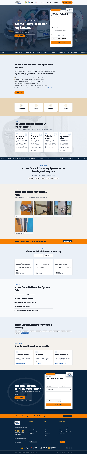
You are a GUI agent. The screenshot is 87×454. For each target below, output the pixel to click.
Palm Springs (18, 89)
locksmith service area (29, 89)
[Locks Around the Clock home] (17, 2)
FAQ (45, 431)
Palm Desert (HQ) (25, 331)
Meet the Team (47, 425)
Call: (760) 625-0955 (67, 2)
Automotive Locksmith (33, 425)
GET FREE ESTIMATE (61, 42)
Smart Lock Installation (60, 363)
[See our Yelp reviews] (32, 2)
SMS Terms (63, 35)
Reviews (46, 427)
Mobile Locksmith (47, 433)
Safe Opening (32, 433)
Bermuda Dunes (38, 331)
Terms (60, 452)
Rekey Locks (38, 363)
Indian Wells (63, 331)
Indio (46, 87)
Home (15, 56)
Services (42, 2)
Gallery (46, 429)
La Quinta (49, 87)
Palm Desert (53, 87)
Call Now (62, 441)
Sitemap (71, 452)
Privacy (57, 452)
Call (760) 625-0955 (19, 92)
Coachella (50, 331)
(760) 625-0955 (19, 431)
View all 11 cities (62, 435)
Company (55, 2)
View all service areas (25, 333)
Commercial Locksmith (20, 363)
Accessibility (67, 452)
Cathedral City (45, 331)
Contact (46, 435)
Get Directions (33, 441)
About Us (46, 423)
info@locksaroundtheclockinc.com (20, 438)
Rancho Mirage (69, 331)
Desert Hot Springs (56, 331)
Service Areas (49, 2)
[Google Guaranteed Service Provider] (26, 2)
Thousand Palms (17, 333)
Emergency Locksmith (33, 423)
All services (32, 435)
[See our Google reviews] (29, 2)
